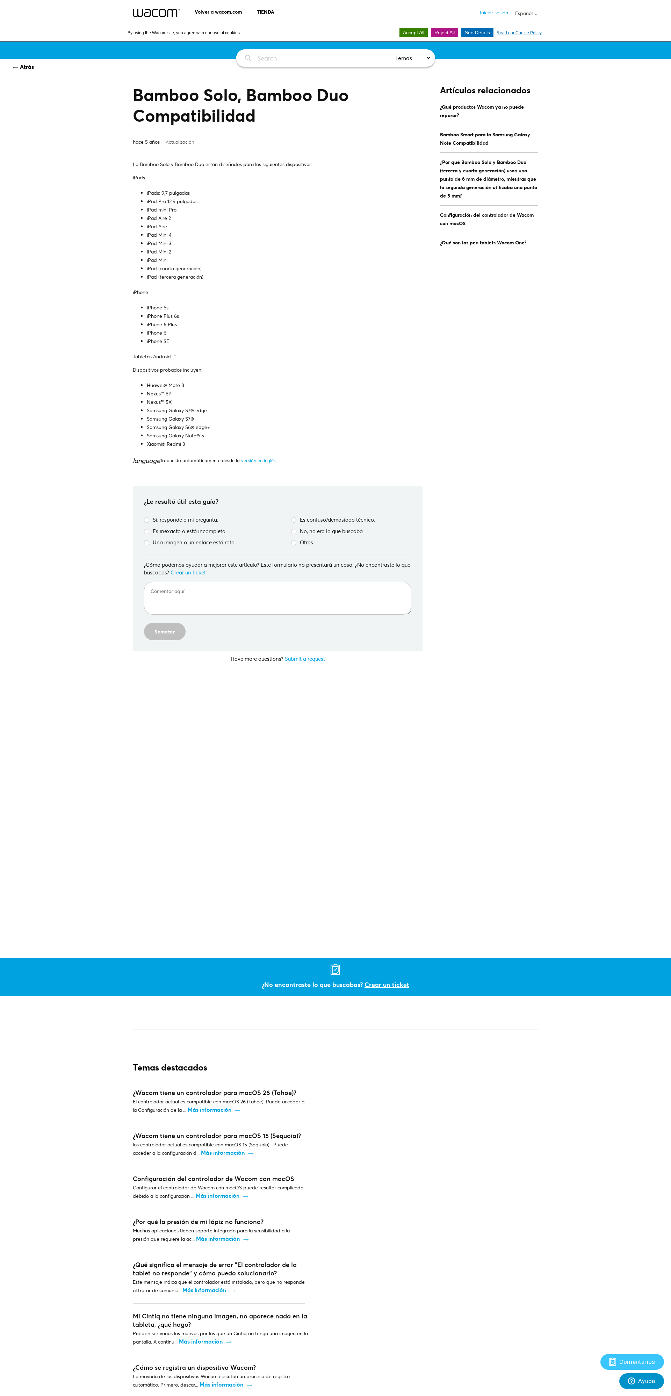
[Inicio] (156, 13)
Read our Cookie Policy (519, 32)
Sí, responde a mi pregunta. (185, 519)
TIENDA (265, 12)
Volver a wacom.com (218, 12)
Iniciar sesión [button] (494, 12)
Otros (306, 542)
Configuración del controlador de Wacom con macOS (487, 219)
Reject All (444, 32)
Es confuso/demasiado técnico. (337, 519)
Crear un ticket (188, 572)
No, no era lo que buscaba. (332, 531)
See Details (477, 32)
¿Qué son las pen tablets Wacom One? (483, 242)
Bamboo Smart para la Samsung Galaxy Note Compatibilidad (485, 138)
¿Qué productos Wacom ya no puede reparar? (482, 111)
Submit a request (305, 658)
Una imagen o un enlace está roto (194, 542)
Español (524, 13)
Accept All (413, 32)
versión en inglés (258, 460)
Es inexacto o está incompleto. (190, 531)
